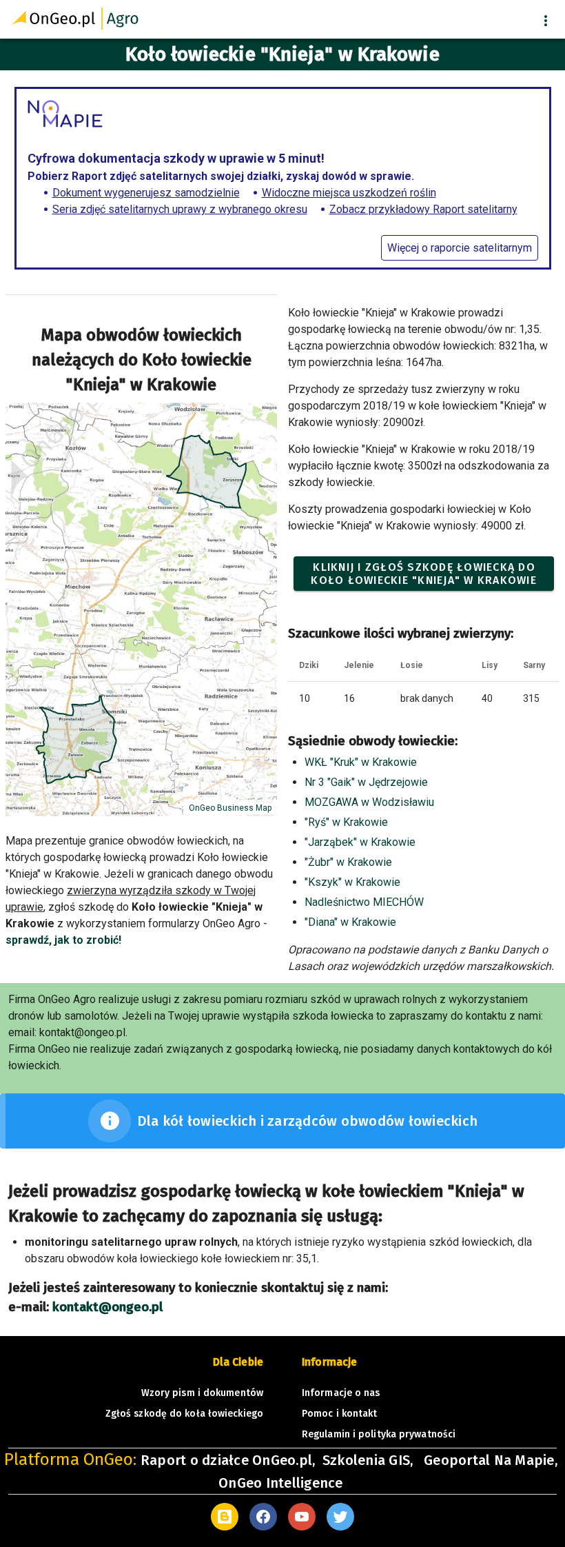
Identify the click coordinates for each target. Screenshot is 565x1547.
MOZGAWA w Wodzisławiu (369, 802)
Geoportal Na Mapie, (490, 1460)
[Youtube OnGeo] (302, 1516)
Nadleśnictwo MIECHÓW (364, 902)
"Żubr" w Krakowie (348, 862)
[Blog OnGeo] (224, 1516)
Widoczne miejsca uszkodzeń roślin (349, 192)
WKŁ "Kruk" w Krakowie (361, 762)
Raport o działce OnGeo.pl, (228, 1460)
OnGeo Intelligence (280, 1483)
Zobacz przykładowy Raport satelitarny (423, 209)
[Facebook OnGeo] (263, 1516)
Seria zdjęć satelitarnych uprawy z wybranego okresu (179, 209)
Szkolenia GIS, (369, 1460)
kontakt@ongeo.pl (107, 1307)
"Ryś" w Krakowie (346, 822)
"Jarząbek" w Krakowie (360, 842)
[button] (545, 20)
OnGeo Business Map (230, 808)
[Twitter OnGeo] (340, 1516)
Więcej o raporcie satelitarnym (459, 247)
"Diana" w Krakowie (350, 922)
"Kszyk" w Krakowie (352, 882)
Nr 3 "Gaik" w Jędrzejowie (366, 782)
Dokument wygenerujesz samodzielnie (146, 192)
